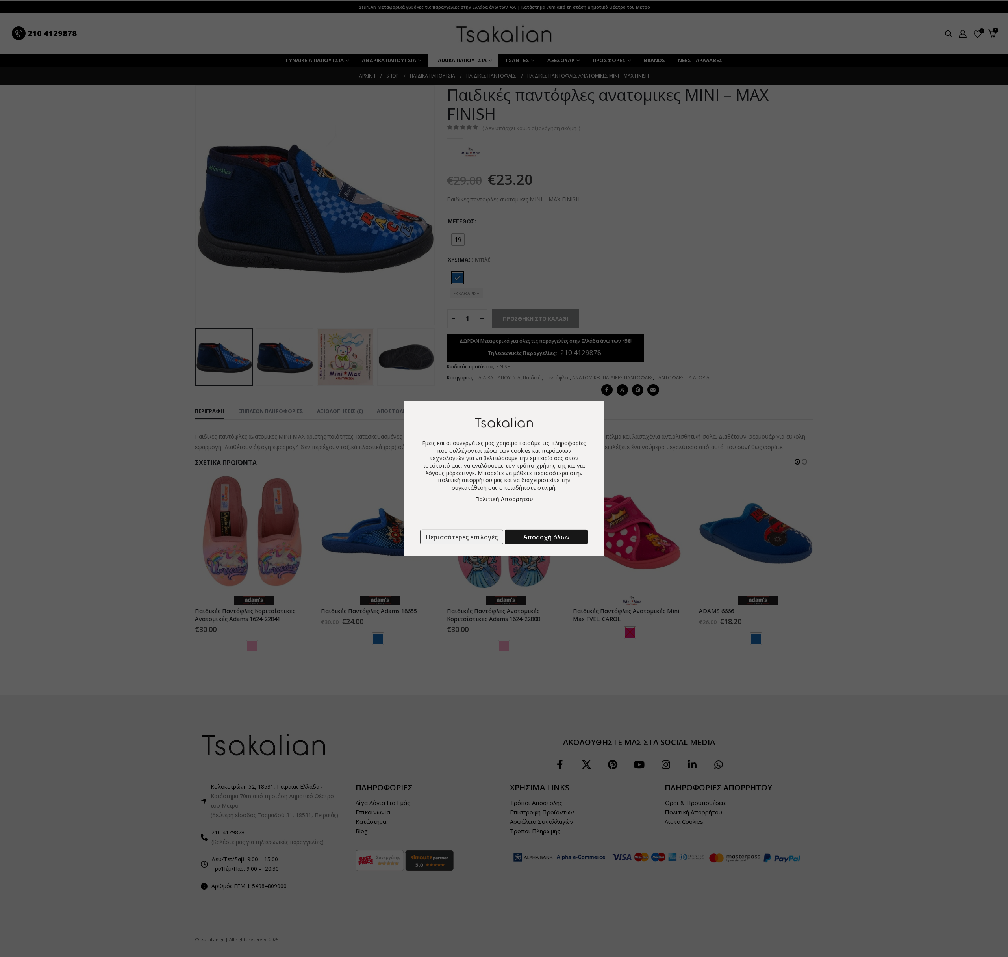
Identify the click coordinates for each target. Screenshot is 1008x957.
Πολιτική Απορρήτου (504, 499)
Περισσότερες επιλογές (462, 537)
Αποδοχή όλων (546, 537)
